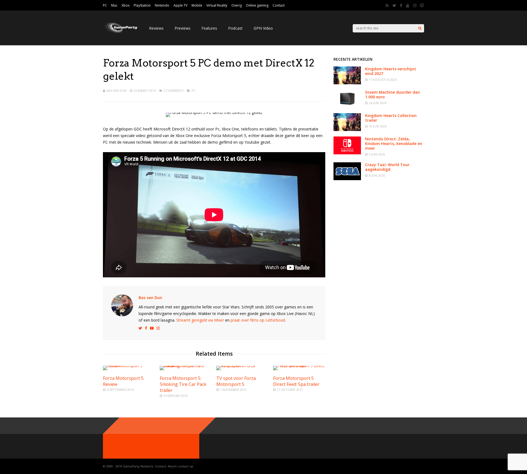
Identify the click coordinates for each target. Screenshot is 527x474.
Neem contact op (180, 466)
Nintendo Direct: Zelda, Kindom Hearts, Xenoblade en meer (393, 143)
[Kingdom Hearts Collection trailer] (347, 129)
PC (105, 5)
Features (209, 28)
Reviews (156, 28)
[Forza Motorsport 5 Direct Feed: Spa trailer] (299, 365)
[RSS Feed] (387, 5)
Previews (182, 28)
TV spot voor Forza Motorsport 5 (236, 381)
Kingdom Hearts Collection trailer (391, 118)
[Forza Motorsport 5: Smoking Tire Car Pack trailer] (186, 365)
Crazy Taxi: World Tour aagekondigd (387, 167)
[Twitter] (394, 5)
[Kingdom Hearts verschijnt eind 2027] (347, 82)
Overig (236, 5)
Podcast (235, 28)
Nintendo (162, 5)
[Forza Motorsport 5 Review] (129, 365)
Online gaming (257, 5)
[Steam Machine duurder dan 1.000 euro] (347, 106)
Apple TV (180, 5)
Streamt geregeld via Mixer (200, 320)
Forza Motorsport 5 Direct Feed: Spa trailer (296, 381)
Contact (279, 5)
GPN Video (263, 28)
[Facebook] (401, 5)
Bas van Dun (116, 90)
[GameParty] (120, 33)
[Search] (420, 28)
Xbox (126, 5)
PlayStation (142, 5)
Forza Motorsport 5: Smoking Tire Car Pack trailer (183, 384)
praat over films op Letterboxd (258, 320)
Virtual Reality (216, 5)
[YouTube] (407, 5)
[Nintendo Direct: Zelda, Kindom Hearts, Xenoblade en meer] (347, 152)
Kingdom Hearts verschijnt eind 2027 (390, 71)
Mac (114, 5)
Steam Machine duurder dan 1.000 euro (392, 94)
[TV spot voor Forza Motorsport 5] (242, 365)
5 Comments (173, 90)
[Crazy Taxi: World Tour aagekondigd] (347, 178)
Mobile (197, 5)
